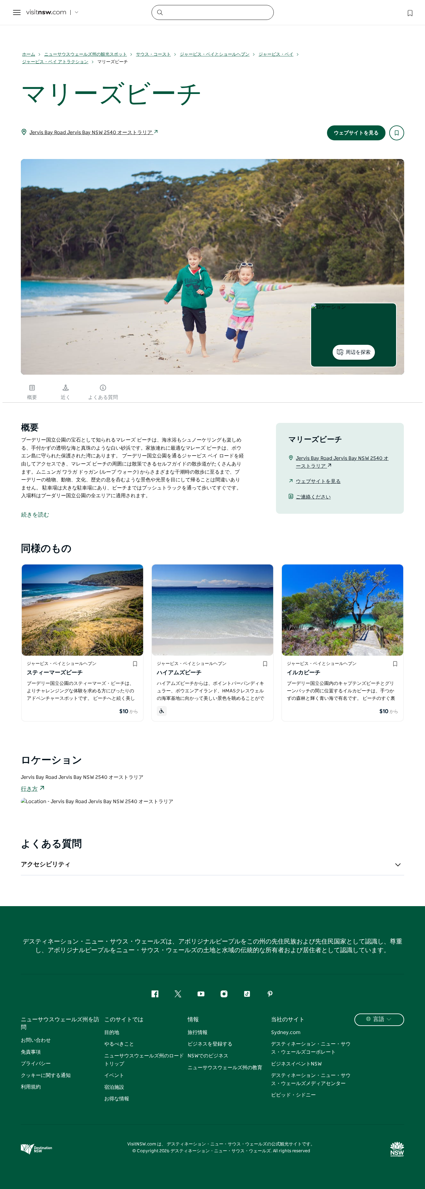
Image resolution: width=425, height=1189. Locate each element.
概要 (32, 397)
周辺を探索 (358, 352)
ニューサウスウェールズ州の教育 (225, 1067)
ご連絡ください (313, 496)
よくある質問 (103, 397)
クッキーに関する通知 (46, 1075)
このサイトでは (123, 1020)
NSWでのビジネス (208, 1055)
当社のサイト (288, 1020)
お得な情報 (116, 1098)
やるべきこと (119, 1044)
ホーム (28, 54)
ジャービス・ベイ (276, 54)
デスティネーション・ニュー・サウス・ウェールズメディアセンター (311, 1079)
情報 (193, 1020)
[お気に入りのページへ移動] (409, 12)
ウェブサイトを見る (356, 132)
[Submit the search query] (159, 12)
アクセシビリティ (46, 864)
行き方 (29, 789)
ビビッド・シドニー (293, 1095)
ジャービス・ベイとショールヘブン (215, 54)
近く (66, 397)
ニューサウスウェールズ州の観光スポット (85, 54)
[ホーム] (46, 13)
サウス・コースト (153, 54)
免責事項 (31, 1052)
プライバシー (36, 1063)
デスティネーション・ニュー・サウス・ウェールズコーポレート (311, 1048)
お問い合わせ (36, 1040)
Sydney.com (286, 1032)
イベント (114, 1075)
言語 (378, 1019)
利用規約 (31, 1086)
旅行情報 (198, 1032)
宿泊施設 (114, 1087)
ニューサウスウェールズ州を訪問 (60, 1023)
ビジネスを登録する (210, 1044)
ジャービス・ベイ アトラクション (55, 62)
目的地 (111, 1032)
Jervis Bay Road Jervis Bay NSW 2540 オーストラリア (91, 132)
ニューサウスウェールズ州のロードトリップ (144, 1059)
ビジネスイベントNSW (296, 1063)
